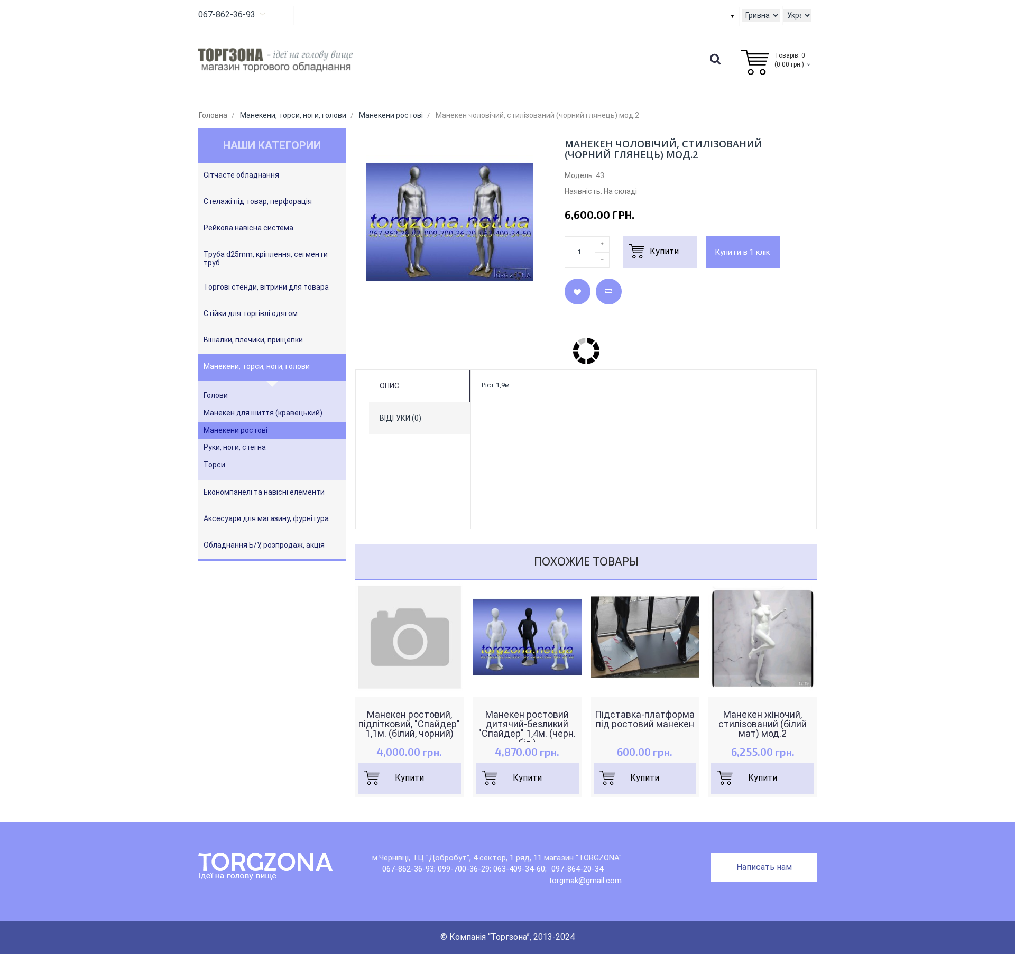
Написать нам (764, 867)
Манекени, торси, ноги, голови (257, 366)
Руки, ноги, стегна (235, 447)
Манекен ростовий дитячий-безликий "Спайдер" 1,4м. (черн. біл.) (527, 729)
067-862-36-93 (226, 15)
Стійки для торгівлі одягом (251, 313)
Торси (214, 464)
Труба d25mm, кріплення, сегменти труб (266, 258)
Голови (216, 395)
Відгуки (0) (400, 418)
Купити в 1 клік (742, 252)
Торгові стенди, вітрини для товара (266, 287)
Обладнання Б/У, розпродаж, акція (264, 545)
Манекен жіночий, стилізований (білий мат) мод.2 (762, 724)
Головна (213, 115)
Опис (389, 386)
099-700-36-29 (464, 869)
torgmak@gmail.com (585, 880)
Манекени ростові (235, 430)
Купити (409, 778)
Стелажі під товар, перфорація (258, 201)
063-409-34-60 (519, 869)
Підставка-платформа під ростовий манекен (645, 719)
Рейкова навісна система (248, 228)
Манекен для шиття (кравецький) (263, 413)
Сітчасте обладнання (241, 175)
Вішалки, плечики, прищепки (253, 340)
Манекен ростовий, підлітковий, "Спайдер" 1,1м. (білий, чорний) (409, 724)
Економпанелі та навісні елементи (264, 492)
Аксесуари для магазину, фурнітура (266, 518)
